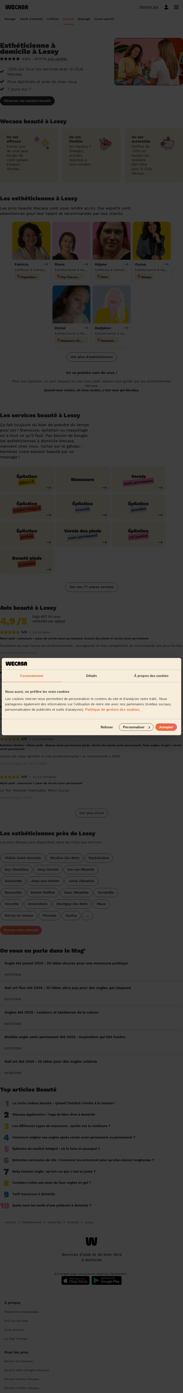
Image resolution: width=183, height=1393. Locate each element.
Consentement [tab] (31, 676)
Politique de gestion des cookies (112, 709)
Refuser (107, 727)
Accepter (166, 727)
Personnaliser (134, 727)
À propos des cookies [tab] (151, 676)
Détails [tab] (91, 676)
